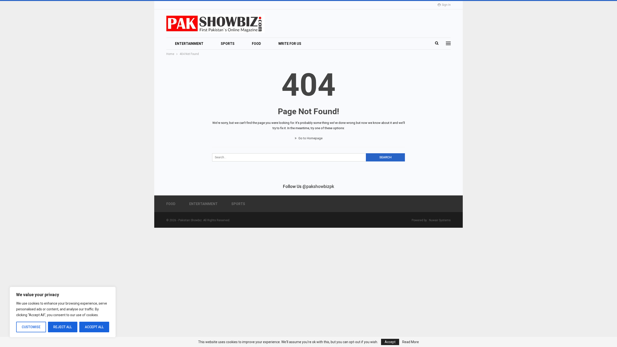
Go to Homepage (310, 138)
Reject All (62, 327)
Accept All (94, 327)
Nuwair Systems (440, 220)
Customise (31, 327)
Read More (410, 342)
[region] (63, 312)
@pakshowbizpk (318, 186)
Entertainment (189, 44)
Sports (228, 44)
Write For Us (289, 44)
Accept (390, 342)
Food (256, 44)
